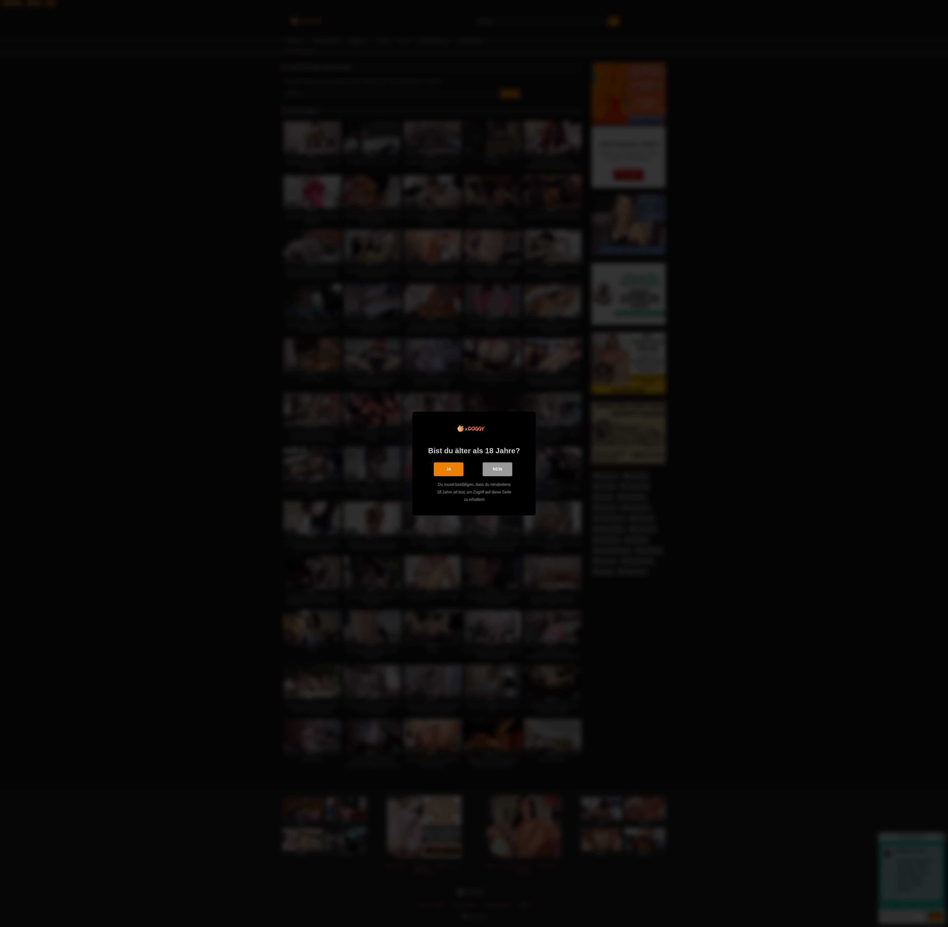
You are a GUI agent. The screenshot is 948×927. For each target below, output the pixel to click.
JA (448, 469)
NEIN (497, 469)
